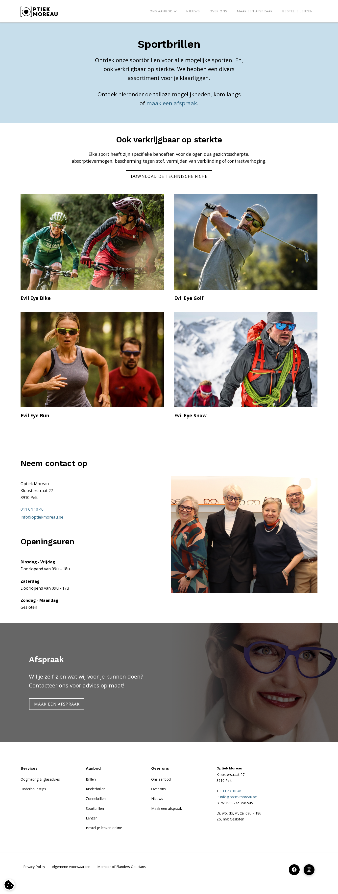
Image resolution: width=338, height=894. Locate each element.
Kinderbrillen (95, 789)
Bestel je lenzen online (104, 827)
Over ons (158, 789)
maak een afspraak (171, 103)
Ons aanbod (161, 779)
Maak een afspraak (166, 808)
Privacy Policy (34, 866)
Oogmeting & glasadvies (40, 779)
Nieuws (157, 798)
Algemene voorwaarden (71, 866)
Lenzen (91, 818)
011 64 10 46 (32, 509)
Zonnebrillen (96, 798)
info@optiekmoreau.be (42, 517)
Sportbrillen (95, 808)
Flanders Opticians (131, 866)
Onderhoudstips (33, 789)
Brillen (91, 779)
